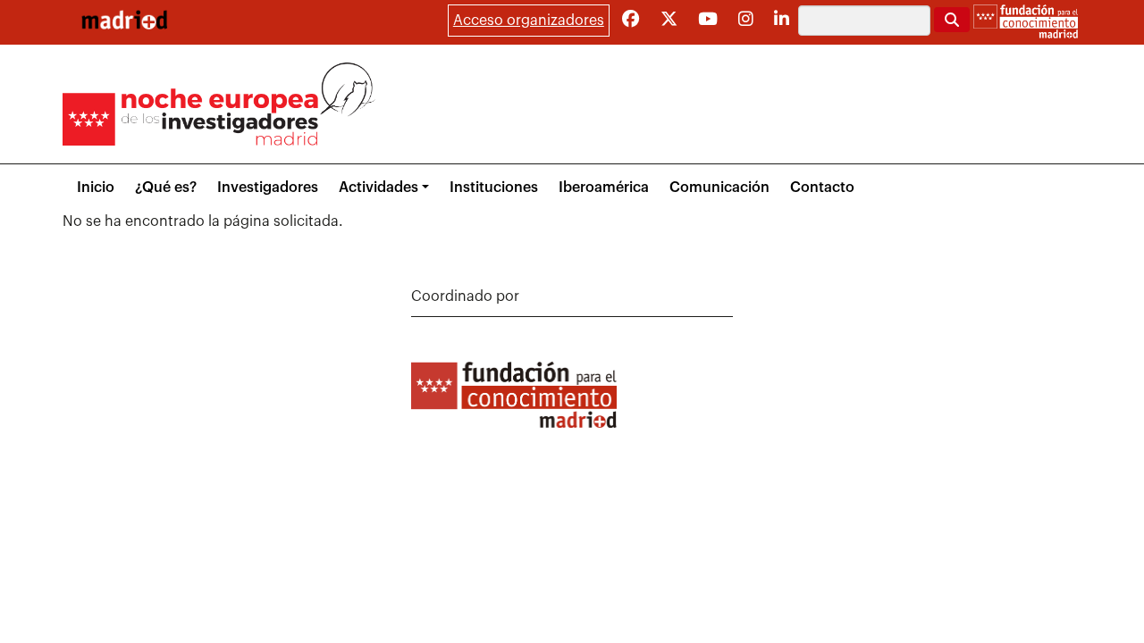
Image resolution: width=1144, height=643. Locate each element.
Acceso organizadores (528, 20)
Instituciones (494, 187)
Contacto (822, 187)
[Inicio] (124, 20)
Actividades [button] (378, 187)
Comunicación (719, 187)
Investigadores (267, 187)
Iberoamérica (604, 187)
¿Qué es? (166, 187)
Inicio (95, 187)
